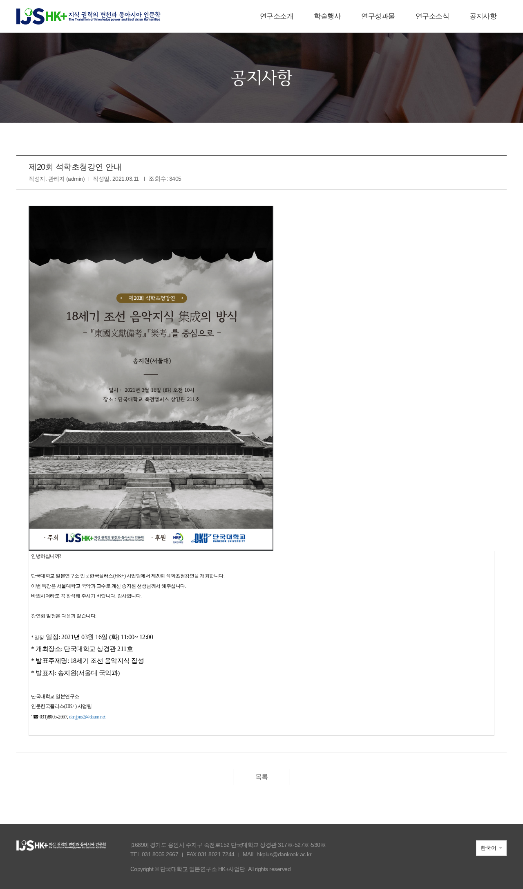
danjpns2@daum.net (87, 717)
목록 (261, 776)
